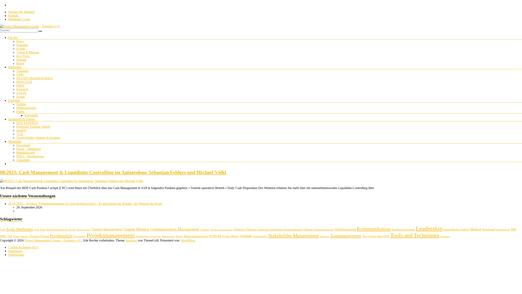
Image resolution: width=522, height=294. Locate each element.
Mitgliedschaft (25, 152)
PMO (3, 236)
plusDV (21, 130)
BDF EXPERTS (27, 123)
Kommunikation (374, 229)
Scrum (20, 96)
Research (22, 89)
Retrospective (168, 236)
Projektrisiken (142, 236)
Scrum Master (230, 236)
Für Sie (13, 37)
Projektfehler (80, 236)
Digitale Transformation (221, 230)
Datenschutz (16, 254)
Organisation (503, 229)
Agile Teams (40, 229)
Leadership (429, 228)
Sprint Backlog (260, 236)
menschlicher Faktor (456, 229)
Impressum (15, 251)
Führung (308, 229)
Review (179, 236)
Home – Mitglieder (28, 149)
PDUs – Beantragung (30, 156)
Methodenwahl (26, 108)
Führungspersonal (324, 229)
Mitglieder (14, 141)
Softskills (246, 236)
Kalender (22, 45)
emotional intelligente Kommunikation (280, 229)
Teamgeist (324, 236)
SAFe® (21, 93)
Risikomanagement (196, 236)
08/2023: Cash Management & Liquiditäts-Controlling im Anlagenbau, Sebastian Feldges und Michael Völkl (113, 172)
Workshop (445, 236)
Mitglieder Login (19, 19)
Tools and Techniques (414, 235)
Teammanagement (345, 236)
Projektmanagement (111, 235)
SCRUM (215, 236)
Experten (14, 100)
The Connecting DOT (375, 236)
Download (23, 145)
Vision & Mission (27, 52)
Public (20, 111)
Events (20, 48)
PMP (9, 236)
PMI (513, 229)
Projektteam (155, 236)
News (20, 41)
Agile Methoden (19, 229)
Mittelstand (488, 229)
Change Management (107, 229)
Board (20, 63)
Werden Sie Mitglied (21, 12)
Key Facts (22, 56)
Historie (21, 59)
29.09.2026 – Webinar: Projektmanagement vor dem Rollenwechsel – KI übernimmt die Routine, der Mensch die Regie (85, 203)
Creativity (204, 229)
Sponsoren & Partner (21, 119)
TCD (19, 134)
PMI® (20, 85)
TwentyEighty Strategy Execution (38, 137)
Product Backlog (21, 236)
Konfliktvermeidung (403, 229)
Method (475, 229)
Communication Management (174, 229)
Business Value (84, 230)
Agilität (21, 104)
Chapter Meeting (136, 229)
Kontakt (13, 15)
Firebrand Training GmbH (33, 126)
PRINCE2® (24, 82)
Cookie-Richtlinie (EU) (23, 247)
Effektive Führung (245, 229)
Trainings (22, 71)
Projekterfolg (61, 236)
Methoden (14, 67)
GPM (19, 74)
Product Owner (39, 236)
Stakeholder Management (293, 235)
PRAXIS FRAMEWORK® (34, 78)
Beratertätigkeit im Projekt (61, 229)
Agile (2, 229)
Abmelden (23, 160)
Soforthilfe (31, 115)
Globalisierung (345, 229)
